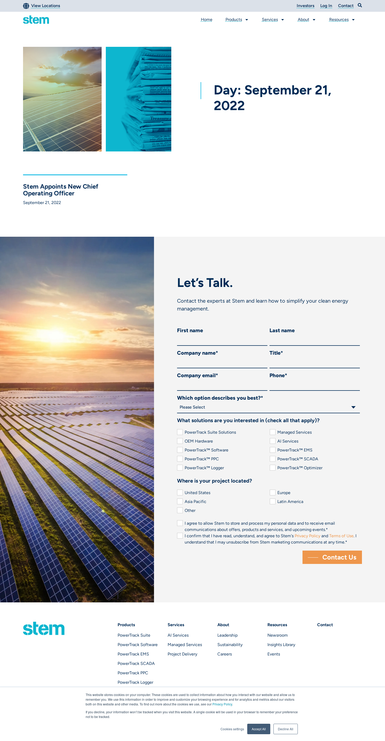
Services (270, 20)
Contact (325, 624)
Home (206, 20)
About (303, 20)
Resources (339, 20)
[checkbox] (268, 450)
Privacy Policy (222, 704)
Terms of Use (341, 535)
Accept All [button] (259, 729)
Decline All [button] (285, 729)
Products (234, 20)
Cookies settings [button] (232, 729)
